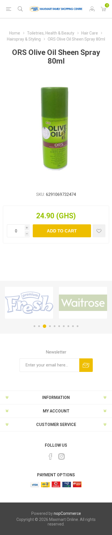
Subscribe (86, 365)
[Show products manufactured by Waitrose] (83, 303)
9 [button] (73, 326)
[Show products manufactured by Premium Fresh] (29, 303)
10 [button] (77, 326)
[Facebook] (50, 456)
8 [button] (68, 326)
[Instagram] (61, 456)
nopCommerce (67, 513)
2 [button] (39, 326)
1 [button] (34, 326)
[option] (29, 303)
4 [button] (50, 326)
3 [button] (44, 326)
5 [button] (54, 326)
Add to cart (62, 230)
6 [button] (59, 326)
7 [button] (64, 326)
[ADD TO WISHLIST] (98, 230)
